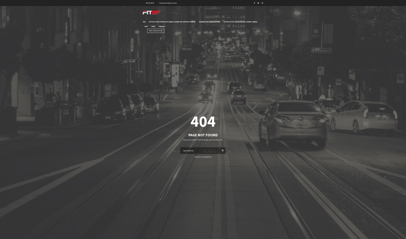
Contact (161, 26)
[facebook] (254, 3)
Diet (146, 26)
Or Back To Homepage (203, 157)
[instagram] (262, 3)
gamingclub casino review (209, 22)
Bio (144, 22)
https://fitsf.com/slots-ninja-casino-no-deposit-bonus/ (172, 22)
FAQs (153, 26)
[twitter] (258, 3)
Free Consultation (155, 31)
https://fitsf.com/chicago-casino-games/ (241, 22)
